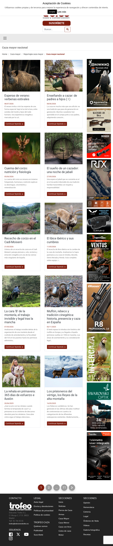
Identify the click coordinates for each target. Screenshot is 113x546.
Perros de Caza (65, 510)
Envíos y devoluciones (43, 506)
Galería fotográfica (91, 530)
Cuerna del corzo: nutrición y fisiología (17, 170)
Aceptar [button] (52, 12)
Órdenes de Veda (91, 521)
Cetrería (87, 512)
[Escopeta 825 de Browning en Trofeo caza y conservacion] (99, 82)
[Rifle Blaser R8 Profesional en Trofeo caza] (99, 307)
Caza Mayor (64, 518)
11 (65, 488)
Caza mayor (15, 54)
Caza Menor (64, 523)
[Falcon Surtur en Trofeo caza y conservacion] (99, 220)
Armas (61, 514)
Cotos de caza (65, 531)
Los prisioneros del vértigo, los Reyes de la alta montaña (62, 394)
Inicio (61, 502)
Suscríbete (56, 23)
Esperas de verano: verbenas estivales (17, 97)
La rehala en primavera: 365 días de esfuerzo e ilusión (19, 394)
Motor (61, 535)
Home (4, 54)
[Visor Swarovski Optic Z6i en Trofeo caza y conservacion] (99, 406)
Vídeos (86, 525)
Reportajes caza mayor (33, 54)
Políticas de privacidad (43, 510)
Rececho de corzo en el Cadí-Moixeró (20, 240)
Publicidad (38, 530)
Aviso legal (38, 502)
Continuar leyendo (14, 124)
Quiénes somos (40, 526)
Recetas (87, 534)
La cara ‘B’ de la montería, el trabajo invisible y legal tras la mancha (18, 316)
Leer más (61, 11)
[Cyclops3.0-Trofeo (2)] (99, 455)
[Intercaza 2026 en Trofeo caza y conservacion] (99, 357)
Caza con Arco (65, 527)
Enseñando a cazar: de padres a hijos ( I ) (62, 97)
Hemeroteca (88, 507)
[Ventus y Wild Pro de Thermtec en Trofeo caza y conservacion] (99, 258)
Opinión (86, 503)
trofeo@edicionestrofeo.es (19, 524)
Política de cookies (42, 515)
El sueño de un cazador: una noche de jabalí (63, 170)
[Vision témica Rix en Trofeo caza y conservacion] (99, 183)
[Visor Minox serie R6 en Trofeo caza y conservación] (99, 145)
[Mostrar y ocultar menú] (5, 38)
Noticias (62, 506)
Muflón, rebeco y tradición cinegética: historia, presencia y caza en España (63, 316)
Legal (85, 516)
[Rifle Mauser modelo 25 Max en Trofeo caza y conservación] (99, 120)
